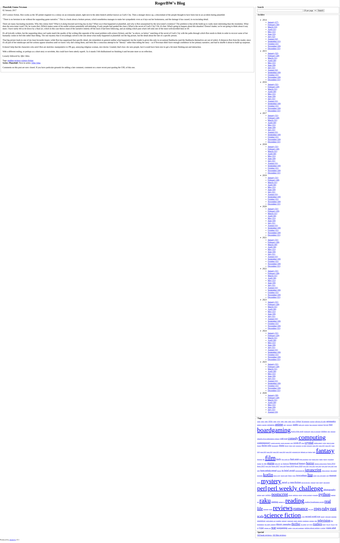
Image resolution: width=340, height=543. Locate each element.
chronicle (333, 431)
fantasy (325, 450)
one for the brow (305, 482)
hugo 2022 (312, 466)
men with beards (321, 475)
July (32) (271, 36)
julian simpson (326, 471)
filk (264, 459)
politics (268, 495)
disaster (259, 446)
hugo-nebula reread (268, 470)
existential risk (296, 452)
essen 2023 (276, 452)
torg (308, 524)
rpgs (317, 508)
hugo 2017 (276, 466)
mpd (327, 475)
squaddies (278, 521)
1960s (274, 421)
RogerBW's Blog (170, 3)
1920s (258, 421)
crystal (309, 442)
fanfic (314, 452)
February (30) (273, 25)
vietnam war (267, 528)
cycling (324, 443)
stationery (284, 521)
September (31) (274, 41)
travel (324, 524)
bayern (326, 425)
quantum (333, 495)
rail (258, 502)
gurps (270, 463)
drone (290, 446)
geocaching (331, 459)
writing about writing (312, 528)
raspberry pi (282, 502)
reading (11, 60)
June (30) (272, 65)
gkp (265, 464)
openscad (313, 482)
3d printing (305, 421)
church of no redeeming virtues (268, 439)
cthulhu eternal (318, 443)
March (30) (272, 245)
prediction (295, 495)
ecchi (294, 446)
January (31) (273, 84)
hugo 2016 (268, 466)
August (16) (273, 412)
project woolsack (307, 495)
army (285, 425)
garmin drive (315, 459)
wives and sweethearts (298, 528)
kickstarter (260, 475)
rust (333, 508)
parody (321, 482)
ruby (326, 508)
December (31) (274, 48)
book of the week (297, 431)
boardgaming (274, 429)
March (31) (272, 58)
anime (279, 424)
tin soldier (303, 524)
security (323, 516)
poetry (263, 495)
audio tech (301, 425)
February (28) (273, 56)
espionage (309, 446)
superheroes (306, 521)
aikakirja (259, 425)
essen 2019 (263, 452)
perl (262, 488)
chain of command (315, 431)
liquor (294, 475)
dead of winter (330, 443)
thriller (295, 524)
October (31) (273, 44)
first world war (286, 459)
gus (281, 463)
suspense (311, 521)
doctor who (266, 445)
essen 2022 (270, 452)
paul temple (326, 482)
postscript (279, 494)
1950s (270, 421)
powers (290, 495)
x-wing (322, 528)
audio (295, 424)
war (273, 527)
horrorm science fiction (321, 463)
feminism (259, 459)
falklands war (304, 452)
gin (262, 463)
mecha (314, 475)
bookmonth (307, 431)
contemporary (263, 442)
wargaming (282, 528)
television (324, 520)
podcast (259, 495)
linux (290, 476)
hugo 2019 (290, 466)
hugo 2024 (325, 466)
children (324, 431)
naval (284, 482)
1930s (262, 421)
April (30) (272, 60)
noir (289, 482)
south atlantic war (270, 521)
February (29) (273, 87)
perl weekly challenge (295, 488)
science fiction (27, 60)
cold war (283, 439)
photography (330, 489)
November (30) (274, 46)
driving (287, 446)
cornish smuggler (275, 443)
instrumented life (299, 471)
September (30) (274, 72)
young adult (331, 528)
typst (261, 528)
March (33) (272, 27)
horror (310, 463)
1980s (282, 421)
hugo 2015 (261, 466)
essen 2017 (328, 446)
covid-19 (297, 443)
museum (332, 475)
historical (294, 463)
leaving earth (284, 475)
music (258, 482)
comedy (293, 438)
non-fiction (295, 482)
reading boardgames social (314, 502)
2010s (293, 421)
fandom (310, 452)
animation (271, 425)
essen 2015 (315, 446)
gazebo (321, 459)
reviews (17, 60)
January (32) (273, 53)
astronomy (289, 425)
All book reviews (264, 535)
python (324, 494)
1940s (266, 421)
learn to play (277, 475)
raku (265, 500)
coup (291, 443)
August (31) (273, 101)
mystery (271, 480)
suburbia (300, 521)
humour (279, 471)
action (312, 421)
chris (329, 431)
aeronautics (331, 421)
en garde (304, 446)
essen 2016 (322, 446)
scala (260, 516)
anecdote (264, 425)
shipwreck (328, 516)
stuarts (295, 521)
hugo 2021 (306, 466)
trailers (317, 524)
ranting (274, 501)
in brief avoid (288, 470)
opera (317, 482)
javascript (313, 469)
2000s (289, 421)
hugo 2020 (299, 466)
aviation (307, 425)
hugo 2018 (283, 466)
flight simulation (303, 459)
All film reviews (279, 535)
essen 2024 (282, 452)
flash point (294, 459)
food (310, 459)
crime (302, 443)
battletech (320, 425)
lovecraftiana (301, 475)
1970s (278, 421)
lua (310, 474)
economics (298, 446)
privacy (300, 495)
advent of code (320, 421)
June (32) (272, 34)
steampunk (290, 521)
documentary (275, 446)
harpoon (286, 464)
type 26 (328, 524)
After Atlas (36, 63)
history (302, 463)
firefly (278, 459)
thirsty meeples (283, 524)
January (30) (273, 395)
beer (331, 425)
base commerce (313, 425)
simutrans (333, 516)
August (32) (273, 39)
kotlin (268, 474)
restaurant (265, 509)
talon (315, 521)
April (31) (272, 29)
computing (312, 437)
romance (300, 508)
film (270, 457)
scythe (303, 516)
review (270, 509)
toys (311, 524)
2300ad (298, 421)
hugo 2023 (318, 466)
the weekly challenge (270, 524)
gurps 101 (277, 463)
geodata (259, 463)
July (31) (271, 68)
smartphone (261, 521)
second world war (312, 516)
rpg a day (310, 509)
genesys (325, 459)
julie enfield (333, 471)
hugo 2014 (331, 464)
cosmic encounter (285, 443)
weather (290, 528)
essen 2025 (289, 452)
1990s (286, 421)
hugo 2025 (331, 466)
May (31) (272, 32)
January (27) (273, 22)
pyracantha (315, 495)
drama (281, 445)
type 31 (333, 524)
